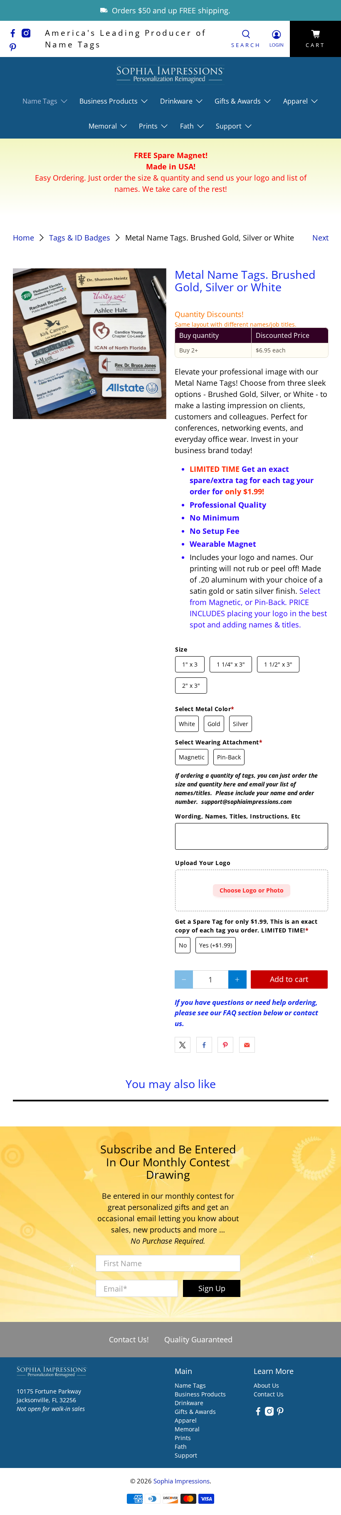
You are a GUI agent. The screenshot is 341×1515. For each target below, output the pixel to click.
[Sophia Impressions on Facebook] (15, 34)
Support (186, 1455)
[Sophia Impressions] (170, 75)
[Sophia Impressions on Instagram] (28, 34)
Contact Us (269, 1394)
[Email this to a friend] (247, 1045)
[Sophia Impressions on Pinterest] (15, 49)
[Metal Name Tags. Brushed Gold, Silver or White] (90, 343)
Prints (183, 1438)
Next (320, 238)
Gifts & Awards (195, 1412)
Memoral (187, 1429)
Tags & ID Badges (79, 237)
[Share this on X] (182, 1045)
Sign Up (211, 1288)
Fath (181, 1447)
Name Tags (190, 1385)
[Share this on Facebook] (204, 1045)
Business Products (200, 1394)
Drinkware (189, 1403)
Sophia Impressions (181, 1481)
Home (23, 237)
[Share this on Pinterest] (225, 1045)
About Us (266, 1385)
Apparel (186, 1420)
